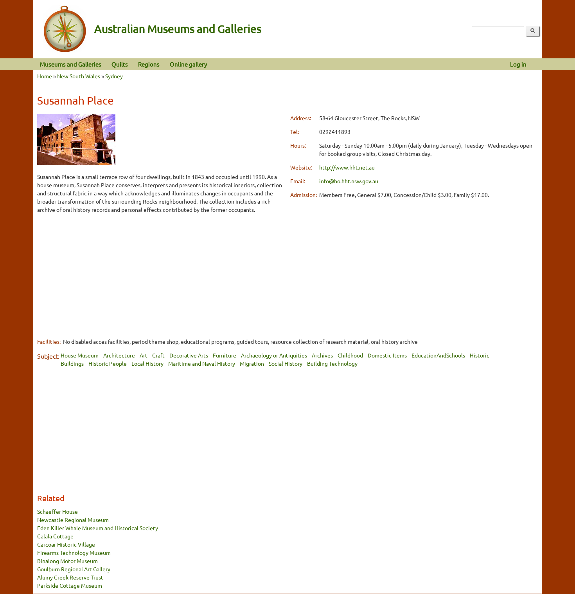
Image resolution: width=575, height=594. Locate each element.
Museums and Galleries (70, 64)
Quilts (119, 64)
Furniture (224, 355)
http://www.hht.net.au (347, 167)
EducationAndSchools (438, 355)
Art (143, 355)
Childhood (350, 355)
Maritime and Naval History (201, 363)
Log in (518, 64)
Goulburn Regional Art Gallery (73, 568)
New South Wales (78, 75)
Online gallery (188, 64)
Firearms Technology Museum (74, 552)
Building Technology (332, 363)
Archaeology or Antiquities (274, 355)
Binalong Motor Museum (67, 560)
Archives (322, 355)
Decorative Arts (188, 355)
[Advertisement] (161, 275)
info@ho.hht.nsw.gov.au (348, 180)
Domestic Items (387, 355)
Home (44, 75)
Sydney (114, 75)
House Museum (80, 355)
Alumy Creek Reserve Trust (70, 577)
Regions (149, 64)
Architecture (119, 355)
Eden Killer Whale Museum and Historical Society (97, 527)
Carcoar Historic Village (66, 544)
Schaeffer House (57, 511)
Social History (285, 363)
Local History (147, 363)
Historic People (107, 363)
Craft (158, 355)
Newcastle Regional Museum (73, 519)
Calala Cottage (55, 536)
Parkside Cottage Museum (69, 585)
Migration (252, 363)
